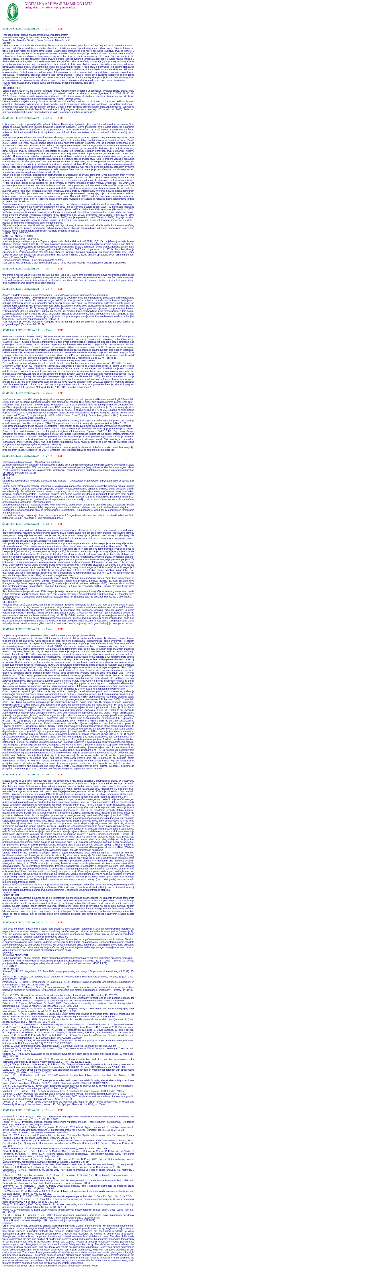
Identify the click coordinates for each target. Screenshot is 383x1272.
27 (47, 456)
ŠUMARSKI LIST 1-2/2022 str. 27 (20, 456)
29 (47, 629)
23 (47, 330)
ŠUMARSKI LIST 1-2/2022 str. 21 (20, 29)
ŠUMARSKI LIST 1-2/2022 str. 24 (20, 289)
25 (47, 393)
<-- (44, 29)
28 (47, 524)
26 (47, 268)
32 (47, 1110)
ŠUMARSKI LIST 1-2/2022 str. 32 (20, 1110)
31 (47, 922)
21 (47, 29)
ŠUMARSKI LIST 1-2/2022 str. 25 (20, 393)
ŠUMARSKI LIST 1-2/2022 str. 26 (20, 268)
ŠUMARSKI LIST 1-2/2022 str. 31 (20, 922)
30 (47, 774)
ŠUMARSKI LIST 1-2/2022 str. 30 (20, 774)
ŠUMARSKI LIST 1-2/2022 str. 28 (20, 524)
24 (47, 289)
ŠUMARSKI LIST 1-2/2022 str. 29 (20, 629)
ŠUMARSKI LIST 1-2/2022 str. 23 (20, 330)
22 (47, 118)
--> (51, 29)
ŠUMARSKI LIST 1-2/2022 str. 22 (20, 118)
